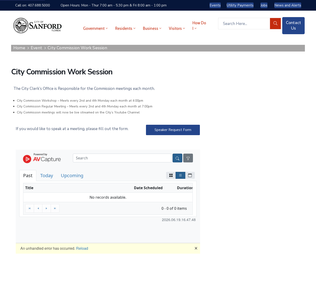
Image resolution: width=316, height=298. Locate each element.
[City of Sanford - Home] (37, 25)
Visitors (175, 28)
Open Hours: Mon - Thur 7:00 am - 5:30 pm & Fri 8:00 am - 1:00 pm (114, 5)
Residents (123, 28)
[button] (173, 130)
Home (19, 48)
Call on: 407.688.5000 (32, 5)
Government (94, 28)
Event (36, 48)
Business (150, 28)
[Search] (275, 23)
